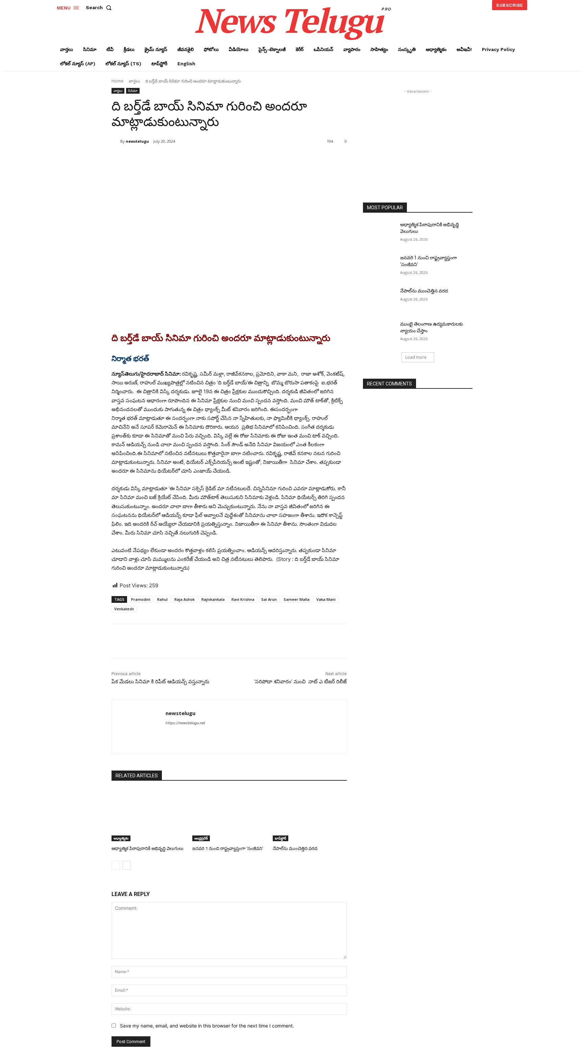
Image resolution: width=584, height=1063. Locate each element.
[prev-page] (116, 865)
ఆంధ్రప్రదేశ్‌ (201, 838)
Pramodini (140, 599)
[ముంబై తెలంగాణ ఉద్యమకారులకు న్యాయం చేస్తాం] (379, 332)
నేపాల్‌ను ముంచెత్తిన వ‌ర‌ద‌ (295, 848)
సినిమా (133, 90)
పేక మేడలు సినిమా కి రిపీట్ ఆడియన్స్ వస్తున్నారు (160, 682)
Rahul (162, 599)
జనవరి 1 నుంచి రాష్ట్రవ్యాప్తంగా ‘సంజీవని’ (227, 848)
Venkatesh (124, 608)
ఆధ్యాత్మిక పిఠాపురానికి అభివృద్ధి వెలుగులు (148, 848)
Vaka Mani (326, 599)
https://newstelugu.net (185, 723)
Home (117, 81)
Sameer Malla (297, 599)
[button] (100, 7)
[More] (223, 158)
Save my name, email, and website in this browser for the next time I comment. (207, 1026)
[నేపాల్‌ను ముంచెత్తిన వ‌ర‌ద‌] (310, 815)
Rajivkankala (213, 599)
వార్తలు (134, 81)
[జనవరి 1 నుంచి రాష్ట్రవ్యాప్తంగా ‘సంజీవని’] (229, 815)
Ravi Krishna (243, 599)
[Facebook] (160, 158)
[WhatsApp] (207, 158)
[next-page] (126, 865)
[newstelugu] (116, 141)
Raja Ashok (184, 599)
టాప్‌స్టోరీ (280, 838)
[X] (175, 158)
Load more (416, 357)
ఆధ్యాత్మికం (121, 838)
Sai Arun (269, 599)
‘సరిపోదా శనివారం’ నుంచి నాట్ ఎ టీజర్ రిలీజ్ (300, 682)
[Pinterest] (191, 158)
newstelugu (137, 141)
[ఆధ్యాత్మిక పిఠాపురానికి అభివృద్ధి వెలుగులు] (149, 815)
